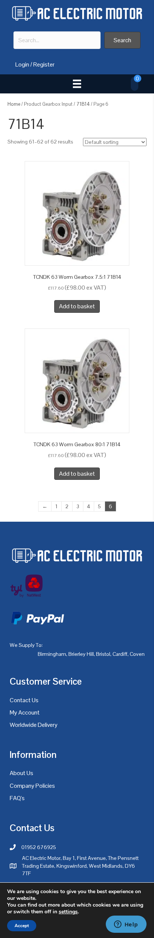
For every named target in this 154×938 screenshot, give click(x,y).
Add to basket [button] (77, 306)
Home (13, 104)
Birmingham (52, 654)
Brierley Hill (81, 654)
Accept (22, 926)
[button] (122, 40)
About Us (21, 773)
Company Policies (32, 786)
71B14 (83, 104)
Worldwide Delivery (34, 725)
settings (68, 911)
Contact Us (24, 700)
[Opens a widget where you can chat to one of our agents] (126, 925)
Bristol (103, 654)
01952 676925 (38, 847)
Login (22, 64)
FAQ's (17, 798)
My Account (25, 712)
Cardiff (120, 654)
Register (44, 64)
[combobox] (57, 40)
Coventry (140, 654)
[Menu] (77, 83)
